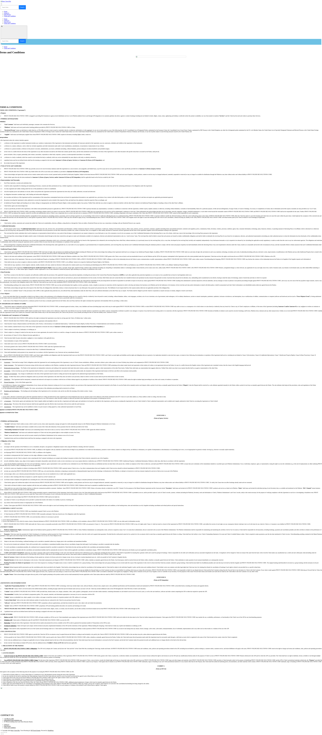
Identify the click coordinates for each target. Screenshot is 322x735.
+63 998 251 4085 (9, 718)
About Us (6, 13)
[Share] (3, 732)
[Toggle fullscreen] (4, 732)
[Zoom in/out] (6, 732)
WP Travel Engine (35, 730)
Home (5, 11)
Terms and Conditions (10, 16)
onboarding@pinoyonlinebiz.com (13, 720)
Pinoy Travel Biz (15, 730)
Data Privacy (7, 14)
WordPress (50, 730)
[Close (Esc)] (1, 732)
